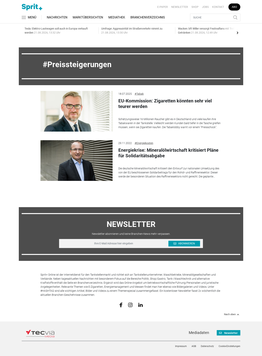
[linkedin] (140, 304)
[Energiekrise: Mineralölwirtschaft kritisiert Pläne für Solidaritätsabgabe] (76, 160)
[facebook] (120, 304)
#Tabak (139, 93)
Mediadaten (199, 332)
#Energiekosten (144, 143)
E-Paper (162, 6)
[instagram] (130, 304)
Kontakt (218, 6)
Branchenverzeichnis (147, 17)
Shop (195, 6)
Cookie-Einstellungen (229, 346)
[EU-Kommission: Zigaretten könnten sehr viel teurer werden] (76, 111)
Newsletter (179, 6)
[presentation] (237, 32)
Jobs (205, 6)
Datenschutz (207, 346)
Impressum (181, 346)
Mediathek (116, 17)
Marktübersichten (88, 17)
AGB (194, 346)
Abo (234, 6)
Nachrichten (57, 17)
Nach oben (230, 314)
